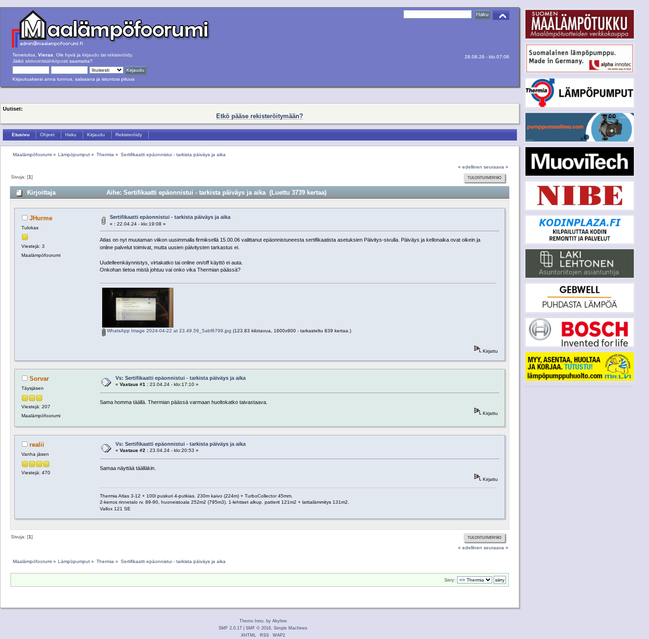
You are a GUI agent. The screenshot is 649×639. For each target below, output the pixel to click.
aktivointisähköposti (46, 61)
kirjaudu (90, 54)
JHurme (40, 218)
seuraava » (496, 166)
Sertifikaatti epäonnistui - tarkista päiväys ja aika (170, 217)
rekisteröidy (119, 54)
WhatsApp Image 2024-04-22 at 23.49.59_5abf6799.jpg (168, 330)
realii (36, 444)
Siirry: (450, 580)
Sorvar (39, 378)
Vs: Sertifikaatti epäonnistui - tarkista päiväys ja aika (180, 378)
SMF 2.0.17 (230, 628)
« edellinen (470, 166)
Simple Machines (290, 628)
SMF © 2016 (258, 628)
